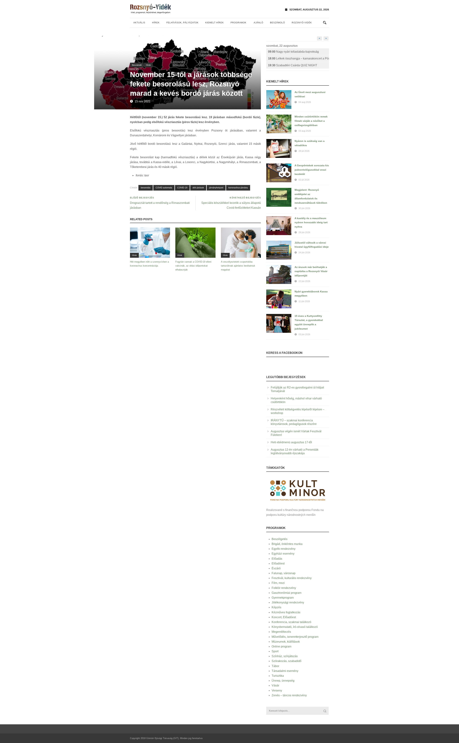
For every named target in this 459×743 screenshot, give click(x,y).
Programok (238, 22)
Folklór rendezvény (284, 587)
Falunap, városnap (283, 573)
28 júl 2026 (304, 151)
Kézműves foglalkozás (286, 612)
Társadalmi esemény (285, 670)
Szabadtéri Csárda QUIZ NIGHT (292, 65)
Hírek (156, 22)
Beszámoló (277, 22)
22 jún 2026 (304, 281)
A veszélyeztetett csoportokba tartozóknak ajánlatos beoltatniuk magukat (238, 265)
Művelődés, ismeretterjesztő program (295, 636)
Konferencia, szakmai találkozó (291, 622)
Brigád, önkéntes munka (287, 543)
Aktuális (139, 22)
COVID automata (164, 187)
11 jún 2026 (304, 301)
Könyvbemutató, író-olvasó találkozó (295, 626)
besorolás (145, 187)
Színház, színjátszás (285, 656)
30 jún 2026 (304, 208)
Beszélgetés (279, 539)
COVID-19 (182, 187)
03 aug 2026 (305, 131)
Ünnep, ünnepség (283, 680)
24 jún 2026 (304, 252)
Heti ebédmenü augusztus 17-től (291, 442)
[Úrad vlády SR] (297, 489)
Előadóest (278, 563)
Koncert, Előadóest (284, 617)
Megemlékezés (281, 631)
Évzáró (276, 568)
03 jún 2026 (304, 334)
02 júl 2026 (304, 180)
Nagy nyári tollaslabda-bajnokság (293, 51)
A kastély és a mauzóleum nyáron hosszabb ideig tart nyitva (311, 222)
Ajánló (258, 22)
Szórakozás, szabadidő (286, 661)
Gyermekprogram (283, 597)
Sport (275, 651)
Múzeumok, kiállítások (286, 641)
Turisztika (278, 675)
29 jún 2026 (304, 232)
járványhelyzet (216, 187)
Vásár (275, 685)
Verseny (277, 690)
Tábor (275, 666)
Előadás (277, 558)
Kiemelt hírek (214, 22)
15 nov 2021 (142, 101)
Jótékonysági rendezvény (288, 602)
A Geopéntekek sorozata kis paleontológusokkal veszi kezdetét (312, 169)
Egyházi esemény (283, 553)
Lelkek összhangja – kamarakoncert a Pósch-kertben (298, 58)
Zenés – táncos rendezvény (289, 695)
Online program (281, 646)
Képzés (276, 607)
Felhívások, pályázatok (182, 22)
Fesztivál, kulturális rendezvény (292, 578)
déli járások (198, 187)
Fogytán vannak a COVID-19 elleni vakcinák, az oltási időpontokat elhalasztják (193, 265)
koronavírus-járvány (238, 187)
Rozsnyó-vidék (302, 22)
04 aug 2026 (305, 102)
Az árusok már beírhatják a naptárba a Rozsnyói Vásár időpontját (311, 271)
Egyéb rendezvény (283, 548)
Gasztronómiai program (286, 592)
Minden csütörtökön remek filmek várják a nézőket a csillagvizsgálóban (311, 121)
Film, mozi (278, 582)
